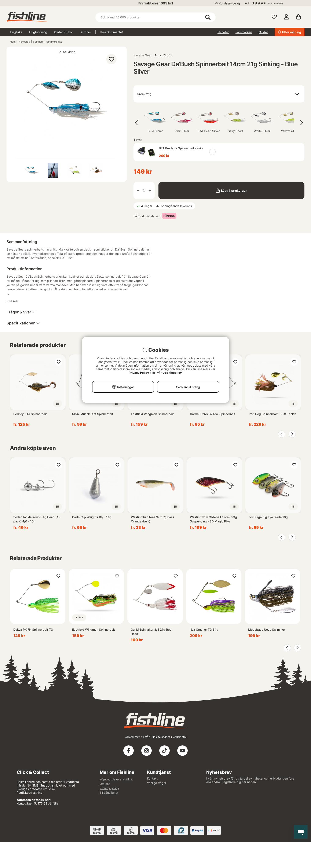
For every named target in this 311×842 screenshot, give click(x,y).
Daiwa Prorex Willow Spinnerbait (212, 414)
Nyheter (223, 32)
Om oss (105, 783)
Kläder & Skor (63, 32)
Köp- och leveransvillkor (116, 779)
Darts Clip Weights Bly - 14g (91, 517)
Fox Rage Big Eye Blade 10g (268, 517)
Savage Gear (142, 55)
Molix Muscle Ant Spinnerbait (92, 414)
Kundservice (227, 3)
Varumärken (243, 32)
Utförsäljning (291, 32)
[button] (272, 3)
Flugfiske (16, 32)
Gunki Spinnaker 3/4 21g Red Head (151, 632)
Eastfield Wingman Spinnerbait (152, 414)
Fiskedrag (24, 41)
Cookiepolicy (172, 372)
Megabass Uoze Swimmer (266, 629)
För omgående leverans (176, 206)
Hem (12, 41)
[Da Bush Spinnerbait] (31, 170)
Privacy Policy (139, 372)
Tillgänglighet (109, 792)
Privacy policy (109, 788)
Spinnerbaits (54, 41)
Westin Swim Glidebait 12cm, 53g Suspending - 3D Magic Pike (213, 519)
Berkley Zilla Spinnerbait (30, 414)
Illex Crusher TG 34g (204, 629)
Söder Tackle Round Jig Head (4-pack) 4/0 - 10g (36, 519)
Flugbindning (38, 32)
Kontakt (152, 778)
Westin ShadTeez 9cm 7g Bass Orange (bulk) (152, 519)
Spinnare (38, 41)
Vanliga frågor (156, 783)
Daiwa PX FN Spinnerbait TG (33, 629)
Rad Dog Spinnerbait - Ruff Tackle (272, 414)
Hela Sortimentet (111, 32)
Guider (263, 32)
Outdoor (85, 32)
